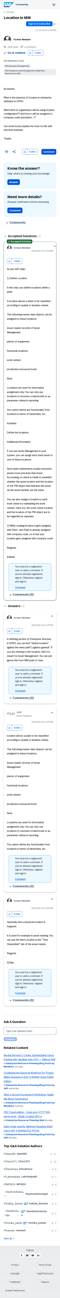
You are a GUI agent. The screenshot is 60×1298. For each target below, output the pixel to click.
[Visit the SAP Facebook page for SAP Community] (21, 1255)
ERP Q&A (10, 12)
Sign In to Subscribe (39, 24)
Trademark (15, 1282)
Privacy (14, 1265)
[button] (30, 53)
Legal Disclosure (45, 1273)
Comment (49, 152)
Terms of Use (45, 1265)
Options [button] (54, 24)
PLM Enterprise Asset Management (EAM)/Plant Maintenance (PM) (25, 72)
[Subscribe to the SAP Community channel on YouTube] (33, 1255)
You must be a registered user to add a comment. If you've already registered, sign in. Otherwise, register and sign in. (29, 574)
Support (45, 1282)
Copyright (15, 1273)
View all (8, 1238)
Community (22, 4)
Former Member (22, 39)
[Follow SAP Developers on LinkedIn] (38, 1255)
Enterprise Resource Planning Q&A (25, 1120)
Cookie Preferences (15, 1290)
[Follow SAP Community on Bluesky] (27, 1255)
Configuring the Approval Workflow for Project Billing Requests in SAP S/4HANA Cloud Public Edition (29, 1077)
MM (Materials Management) (17, 66)
